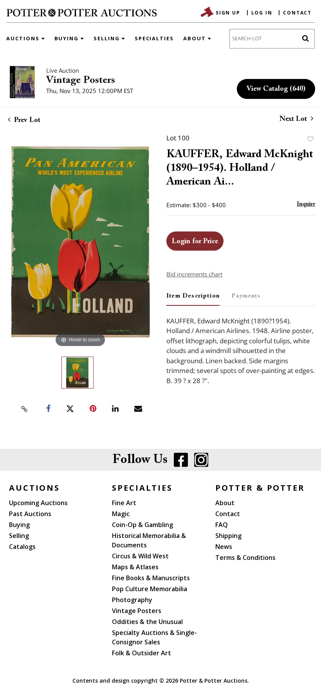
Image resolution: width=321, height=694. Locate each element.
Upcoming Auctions (38, 503)
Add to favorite (310, 138)
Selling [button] (108, 38)
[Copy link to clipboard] (24, 409)
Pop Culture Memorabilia (149, 589)
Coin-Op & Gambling (142, 524)
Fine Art (124, 503)
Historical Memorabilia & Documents (149, 540)
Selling (19, 535)
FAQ (221, 524)
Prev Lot (26, 120)
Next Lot (294, 119)
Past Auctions (30, 513)
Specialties (154, 38)
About (224, 503)
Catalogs (22, 546)
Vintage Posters (80, 80)
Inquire (306, 204)
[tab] (193, 299)
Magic (121, 513)
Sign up (228, 12)
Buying (19, 524)
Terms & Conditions (245, 557)
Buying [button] (67, 38)
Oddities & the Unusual (147, 621)
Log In (261, 12)
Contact (297, 12)
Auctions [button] (23, 38)
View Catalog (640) (276, 89)
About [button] (195, 38)
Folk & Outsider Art (141, 653)
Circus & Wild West (140, 556)
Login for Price (195, 241)
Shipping (228, 535)
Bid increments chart (194, 274)
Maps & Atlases (135, 567)
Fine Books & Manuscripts (151, 578)
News (223, 546)
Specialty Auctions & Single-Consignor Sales (154, 637)
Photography (132, 599)
